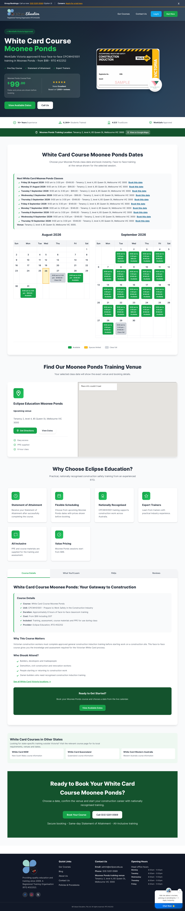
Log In (156, 14)
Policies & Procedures (69, 885)
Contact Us (141, 14)
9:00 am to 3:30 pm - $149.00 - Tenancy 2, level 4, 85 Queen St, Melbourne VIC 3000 (82, 182)
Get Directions (27, 430)
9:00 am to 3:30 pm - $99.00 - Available (28, 293)
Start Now (170, 14)
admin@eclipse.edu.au (112, 867)
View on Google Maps (139, 132)
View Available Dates (19, 105)
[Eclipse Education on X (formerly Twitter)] (38, 894)
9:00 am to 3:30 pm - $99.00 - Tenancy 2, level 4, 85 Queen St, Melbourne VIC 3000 (82, 186)
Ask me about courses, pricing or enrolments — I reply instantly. (169, 895)
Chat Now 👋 (169, 906)
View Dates (47, 430)
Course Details (29, 573)
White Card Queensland (80, 754)
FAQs (113, 573)
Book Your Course (76, 814)
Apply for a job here (74, 3)
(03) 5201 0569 (36, 3)
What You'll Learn (71, 573)
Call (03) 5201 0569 (107, 814)
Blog (61, 871)
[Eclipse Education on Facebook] (25, 894)
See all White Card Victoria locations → (32, 681)
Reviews (156, 573)
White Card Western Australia (138, 754)
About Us (63, 876)
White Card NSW (27, 754)
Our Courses (124, 14)
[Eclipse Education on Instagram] (31, 894)
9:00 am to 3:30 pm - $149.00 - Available (75, 277)
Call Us (45, 105)
